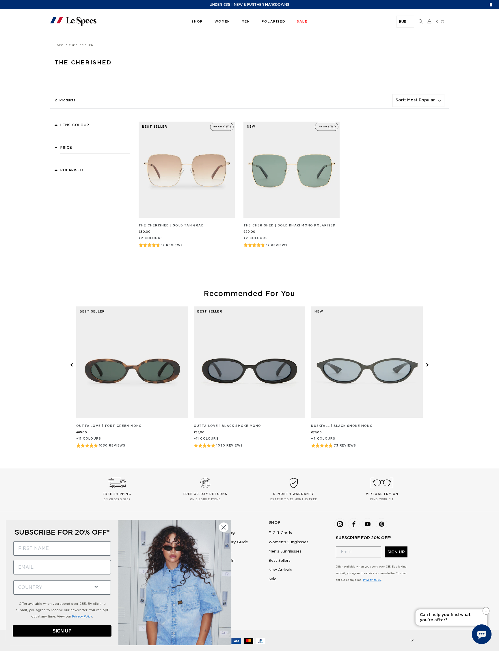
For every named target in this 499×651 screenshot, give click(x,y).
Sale (272, 579)
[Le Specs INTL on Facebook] (354, 524)
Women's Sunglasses (288, 542)
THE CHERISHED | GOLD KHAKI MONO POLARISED (289, 225)
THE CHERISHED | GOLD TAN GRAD (171, 225)
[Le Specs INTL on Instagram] (340, 524)
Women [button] (222, 21)
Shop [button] (197, 21)
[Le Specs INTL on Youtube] (367, 524)
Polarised (273, 21)
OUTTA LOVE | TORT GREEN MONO (109, 426)
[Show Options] (96, 586)
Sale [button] (302, 21)
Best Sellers (280, 561)
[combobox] (51, 587)
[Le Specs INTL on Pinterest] (381, 524)
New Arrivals (280, 570)
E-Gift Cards (280, 533)
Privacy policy (372, 580)
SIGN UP (396, 552)
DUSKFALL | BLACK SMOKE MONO (342, 426)
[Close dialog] (224, 527)
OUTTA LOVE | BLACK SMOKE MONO (227, 426)
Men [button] (246, 21)
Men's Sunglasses (285, 551)
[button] (421, 21)
